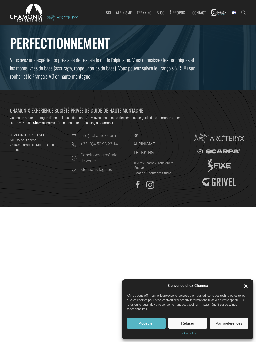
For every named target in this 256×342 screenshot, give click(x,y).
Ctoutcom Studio (159, 173)
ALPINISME (144, 143)
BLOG (161, 13)
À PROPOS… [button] (179, 13)
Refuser (187, 323)
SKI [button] (108, 13)
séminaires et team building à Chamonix (73, 123)
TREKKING (144, 152)
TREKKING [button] (144, 13)
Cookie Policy (188, 333)
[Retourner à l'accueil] (26, 12)
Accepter (146, 323)
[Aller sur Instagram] (150, 184)
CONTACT (199, 13)
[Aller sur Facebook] (138, 184)
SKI (137, 135)
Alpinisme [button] (124, 13)
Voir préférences (229, 323)
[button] (246, 285)
